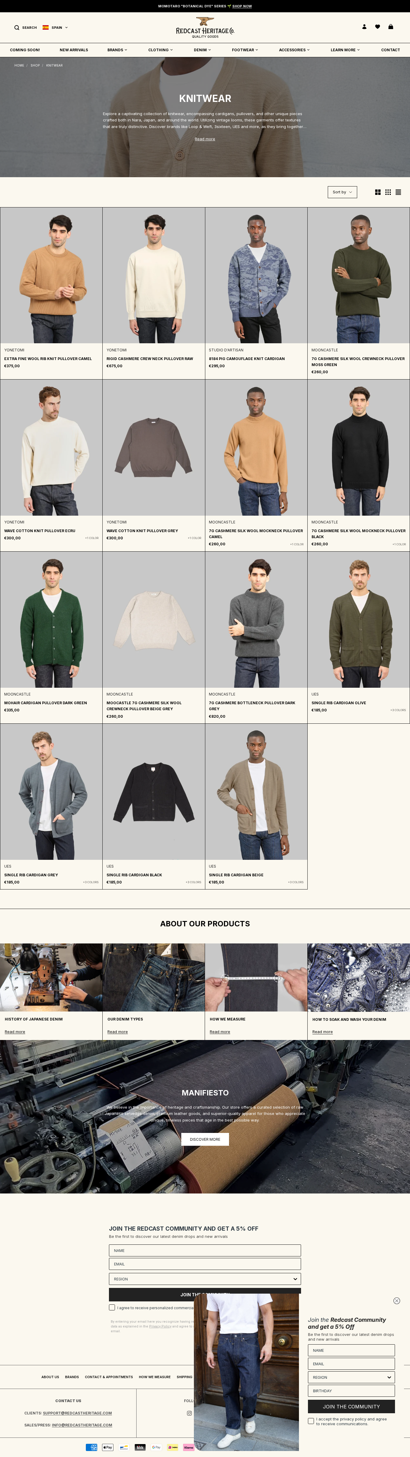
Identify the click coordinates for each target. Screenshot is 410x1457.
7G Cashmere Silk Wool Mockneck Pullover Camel (256, 534)
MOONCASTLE (325, 350)
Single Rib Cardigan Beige (236, 875)
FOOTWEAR (243, 50)
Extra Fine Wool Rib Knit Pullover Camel (48, 358)
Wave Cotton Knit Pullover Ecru (39, 531)
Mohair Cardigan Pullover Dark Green (45, 703)
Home (19, 65)
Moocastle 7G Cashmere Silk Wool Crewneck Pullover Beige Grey (144, 706)
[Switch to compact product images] (398, 192)
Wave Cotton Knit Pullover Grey (142, 531)
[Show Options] (295, 1279)
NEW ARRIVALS (74, 50)
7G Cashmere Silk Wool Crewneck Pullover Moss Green (358, 361)
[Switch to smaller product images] (388, 192)
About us (50, 1377)
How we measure (155, 1377)
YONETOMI (14, 350)
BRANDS (115, 50)
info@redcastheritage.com (82, 1425)
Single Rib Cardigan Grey (31, 875)
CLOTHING (158, 50)
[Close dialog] (396, 1301)
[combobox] (203, 1279)
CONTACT (390, 50)
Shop (35, 65)
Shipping (184, 1377)
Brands (72, 1377)
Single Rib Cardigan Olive (339, 703)
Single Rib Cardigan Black (134, 875)
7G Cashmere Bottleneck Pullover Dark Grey (252, 706)
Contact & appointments (109, 1377)
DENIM (200, 50)
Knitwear (54, 65)
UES (315, 694)
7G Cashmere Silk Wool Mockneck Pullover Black (358, 534)
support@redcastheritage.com (77, 1413)
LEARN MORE (343, 50)
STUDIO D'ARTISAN (226, 350)
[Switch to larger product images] (378, 192)
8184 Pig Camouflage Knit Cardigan (247, 358)
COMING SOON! (25, 50)
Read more (205, 138)
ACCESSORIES (292, 50)
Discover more (205, 1139)
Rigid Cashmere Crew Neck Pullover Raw (150, 358)
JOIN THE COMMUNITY (351, 1407)
